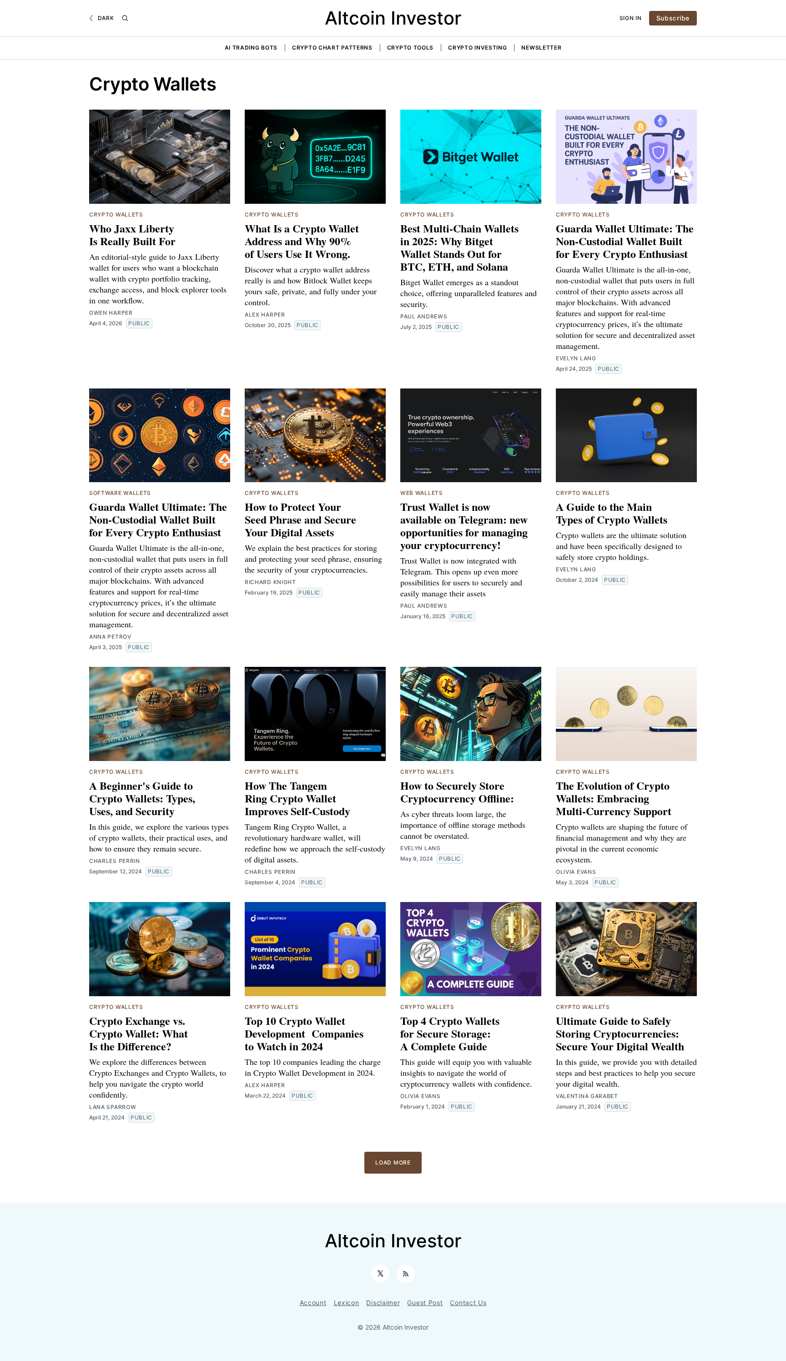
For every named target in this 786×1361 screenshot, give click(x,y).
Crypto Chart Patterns (332, 47)
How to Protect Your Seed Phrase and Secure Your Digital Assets (300, 519)
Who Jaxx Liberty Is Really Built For (132, 234)
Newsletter (541, 47)
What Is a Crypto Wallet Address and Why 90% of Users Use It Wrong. (302, 241)
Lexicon (346, 1302)
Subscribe (673, 18)
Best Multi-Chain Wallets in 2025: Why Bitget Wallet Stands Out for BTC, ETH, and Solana (459, 247)
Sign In (631, 18)
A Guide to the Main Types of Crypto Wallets (611, 513)
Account (313, 1302)
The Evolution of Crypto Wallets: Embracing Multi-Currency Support (613, 798)
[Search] (125, 18)
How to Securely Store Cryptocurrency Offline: (457, 791)
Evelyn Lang (576, 358)
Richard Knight (270, 582)
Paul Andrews (423, 316)
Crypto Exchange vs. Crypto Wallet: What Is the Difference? (138, 1033)
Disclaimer (383, 1302)
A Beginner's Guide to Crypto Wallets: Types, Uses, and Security (142, 798)
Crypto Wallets (116, 214)
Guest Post (425, 1302)
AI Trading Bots (251, 47)
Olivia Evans (576, 871)
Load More (392, 1162)
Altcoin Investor (393, 18)
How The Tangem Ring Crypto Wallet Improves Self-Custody (297, 798)
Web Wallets (421, 492)
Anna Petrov (110, 636)
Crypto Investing (477, 47)
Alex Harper (265, 314)
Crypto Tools (410, 47)
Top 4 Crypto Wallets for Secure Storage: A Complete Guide (449, 1033)
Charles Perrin (114, 860)
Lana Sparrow (112, 1107)
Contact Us (468, 1302)
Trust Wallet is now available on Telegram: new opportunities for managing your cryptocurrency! (464, 526)
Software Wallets (120, 492)
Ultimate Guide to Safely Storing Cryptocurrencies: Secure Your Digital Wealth (620, 1033)
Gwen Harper (111, 312)
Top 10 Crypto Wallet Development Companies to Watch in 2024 (304, 1033)
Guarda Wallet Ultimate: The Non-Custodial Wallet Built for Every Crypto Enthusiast (625, 241)
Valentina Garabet (587, 1096)
